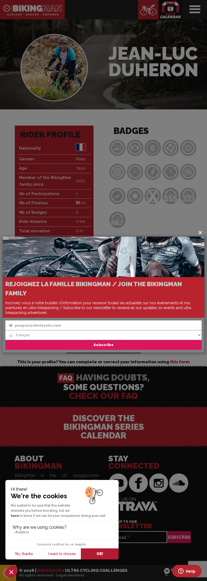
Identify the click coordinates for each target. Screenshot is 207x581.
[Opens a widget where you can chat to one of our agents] (187, 571)
